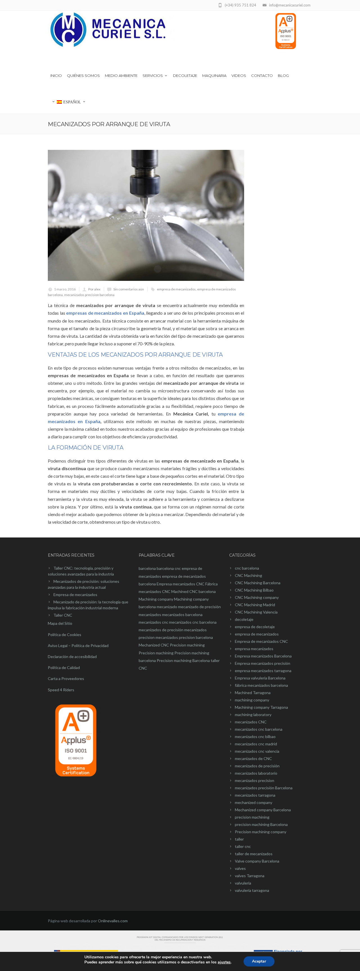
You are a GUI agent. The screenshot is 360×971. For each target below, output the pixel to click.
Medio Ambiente (121, 75)
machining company (252, 699)
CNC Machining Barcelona (257, 582)
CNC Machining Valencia (256, 612)
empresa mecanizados (254, 648)
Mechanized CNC (154, 645)
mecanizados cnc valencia (257, 751)
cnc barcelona (247, 568)
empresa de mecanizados (176, 289)
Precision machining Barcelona (183, 660)
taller (239, 839)
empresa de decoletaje (255, 626)
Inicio (56, 75)
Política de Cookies (64, 634)
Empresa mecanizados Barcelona (263, 656)
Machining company (156, 599)
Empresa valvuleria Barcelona (260, 678)
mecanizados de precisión (161, 629)
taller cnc (243, 846)
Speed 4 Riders (61, 689)
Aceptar (259, 961)
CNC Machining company (257, 597)
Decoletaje (185, 75)
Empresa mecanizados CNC (180, 583)
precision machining (252, 817)
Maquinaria (214, 75)
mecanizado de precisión (199, 606)
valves (240, 868)
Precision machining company (260, 831)
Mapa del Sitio (60, 623)
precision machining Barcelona (261, 824)
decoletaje (244, 619)
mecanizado (167, 606)
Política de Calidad (64, 667)
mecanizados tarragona (255, 795)
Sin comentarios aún (128, 289)
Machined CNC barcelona (193, 591)
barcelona (147, 568)
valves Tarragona (249, 875)
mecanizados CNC (251, 721)
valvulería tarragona (252, 890)
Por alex (94, 289)
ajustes (224, 962)
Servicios (153, 75)
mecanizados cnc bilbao (255, 736)
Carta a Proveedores (66, 678)
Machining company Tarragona (261, 707)
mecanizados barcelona (182, 614)
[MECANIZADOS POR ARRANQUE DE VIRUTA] (146, 215)
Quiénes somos (83, 75)
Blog (283, 75)
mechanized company (253, 802)
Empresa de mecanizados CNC (261, 641)
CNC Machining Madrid (255, 604)
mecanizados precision (254, 780)
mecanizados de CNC (253, 758)
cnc (178, 568)
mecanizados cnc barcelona (193, 622)
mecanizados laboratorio (256, 773)
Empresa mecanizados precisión (262, 663)
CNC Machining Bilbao (254, 590)
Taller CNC (62, 615)
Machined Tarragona (253, 692)
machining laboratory (253, 714)
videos (238, 75)
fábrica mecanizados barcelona (261, 685)
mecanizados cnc (153, 622)
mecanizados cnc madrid (256, 743)
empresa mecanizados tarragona (263, 670)
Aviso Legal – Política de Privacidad (78, 645)
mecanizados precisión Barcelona (263, 787)
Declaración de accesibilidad (72, 656)
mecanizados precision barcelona (89, 295)
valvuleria (243, 883)
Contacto (262, 75)
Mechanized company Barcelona (263, 809)
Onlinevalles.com (113, 920)
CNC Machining (248, 575)
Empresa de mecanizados (75, 594)
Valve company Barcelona (257, 861)
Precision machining (187, 645)
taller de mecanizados (254, 853)
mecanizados (150, 614)
